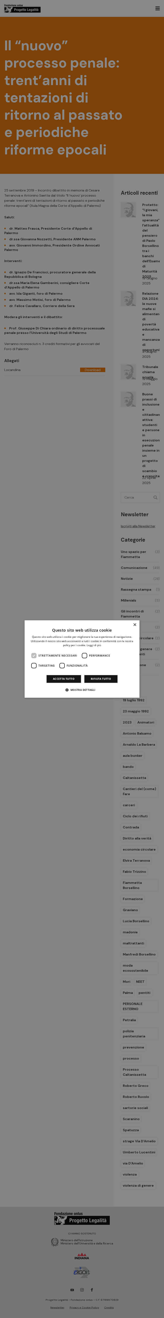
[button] (82, 689)
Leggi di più (94, 645)
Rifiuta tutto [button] (101, 679)
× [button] (134, 624)
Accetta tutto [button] (64, 679)
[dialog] (82, 659)
